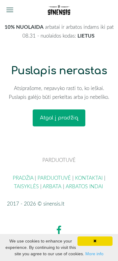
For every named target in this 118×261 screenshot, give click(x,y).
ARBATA (52, 186)
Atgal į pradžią (59, 118)
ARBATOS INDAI (85, 186)
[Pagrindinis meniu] (10, 10)
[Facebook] (59, 230)
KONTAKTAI (89, 177)
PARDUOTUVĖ (54, 177)
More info (94, 253)
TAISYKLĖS (26, 186)
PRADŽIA (23, 177)
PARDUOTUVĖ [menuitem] (59, 159)
